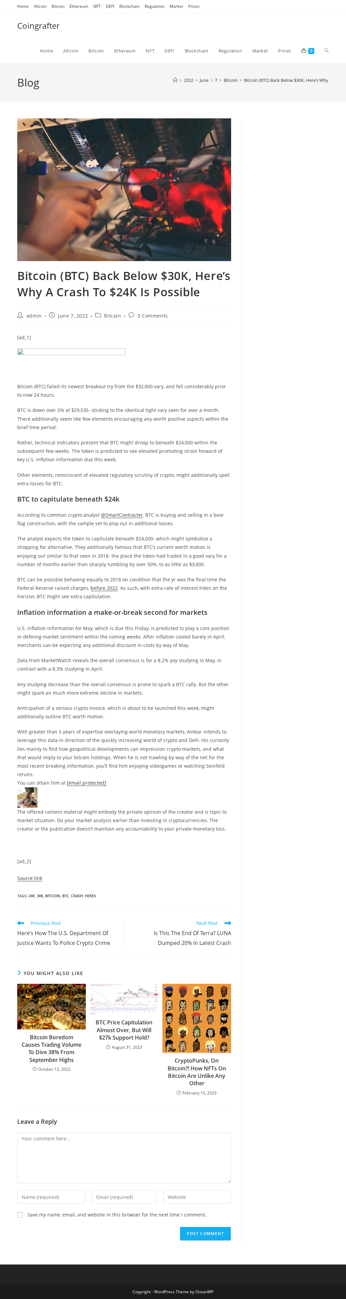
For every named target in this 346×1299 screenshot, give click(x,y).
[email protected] (86, 783)
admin (34, 315)
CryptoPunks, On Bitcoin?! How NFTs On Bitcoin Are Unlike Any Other (197, 1072)
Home (23, 6)
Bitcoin (58, 6)
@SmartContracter (122, 515)
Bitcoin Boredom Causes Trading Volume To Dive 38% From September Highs (51, 1049)
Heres (90, 895)
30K (40, 895)
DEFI (110, 6)
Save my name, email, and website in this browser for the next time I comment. (116, 1214)
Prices (194, 6)
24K (31, 895)
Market (176, 6)
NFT (97, 6)
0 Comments (153, 315)
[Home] (175, 80)
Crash (77, 895)
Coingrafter (38, 25)
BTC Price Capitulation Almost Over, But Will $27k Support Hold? (124, 1030)
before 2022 (104, 588)
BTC (65, 895)
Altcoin (40, 6)
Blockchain (129, 6)
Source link (29, 878)
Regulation (155, 6)
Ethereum (79, 6)
